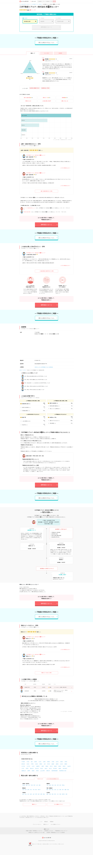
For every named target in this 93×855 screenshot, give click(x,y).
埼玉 (31, 789)
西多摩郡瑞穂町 (55, 770)
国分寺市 (37, 768)
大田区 (66, 761)
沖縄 (66, 794)
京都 (52, 785)
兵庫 (58, 785)
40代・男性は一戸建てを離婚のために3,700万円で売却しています (35, 379)
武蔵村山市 (23, 770)
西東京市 (48, 770)
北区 (45, 764)
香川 (63, 789)
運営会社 (46, 821)
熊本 (55, 794)
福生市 (46, 768)
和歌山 (63, 785)
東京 (36, 789)
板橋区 (53, 764)
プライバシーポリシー (37, 824)
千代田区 (23, 761)
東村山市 (32, 768)
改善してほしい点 (65, 100)
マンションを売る (53, 778)
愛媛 (65, 789)
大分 (58, 794)
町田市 (64, 766)
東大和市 (55, 768)
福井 (31, 794)
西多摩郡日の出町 (62, 770)
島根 (50, 789)
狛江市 (50, 768)
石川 (28, 794)
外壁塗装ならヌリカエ (48, 830)
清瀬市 (60, 768)
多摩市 (29, 770)
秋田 (34, 785)
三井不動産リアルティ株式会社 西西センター (35, 155)
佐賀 (50, 794)
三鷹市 (42, 766)
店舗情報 (60, 53)
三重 (47, 785)
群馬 (28, 789)
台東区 (44, 761)
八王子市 (28, 766)
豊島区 (41, 764)
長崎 (52, 794)
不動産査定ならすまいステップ (61, 830)
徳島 (60, 789)
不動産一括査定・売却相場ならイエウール (34, 830)
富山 (26, 794)
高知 (68, 789)
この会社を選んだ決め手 (46, 100)
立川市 (33, 766)
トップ (33, 53)
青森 (27, 785)
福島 (39, 785)
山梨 (33, 794)
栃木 (26, 789)
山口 (58, 789)
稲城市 (33, 770)
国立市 (41, 768)
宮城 (32, 785)
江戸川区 (24, 370)
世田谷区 (23, 764)
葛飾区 (66, 764)
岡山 (52, 789)
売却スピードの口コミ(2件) (46, 672)
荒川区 (48, 764)
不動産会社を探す (40, 778)
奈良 (60, 785)
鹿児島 (63, 794)
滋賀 (50, 785)
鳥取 (47, 789)
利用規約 (51, 821)
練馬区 (57, 764)
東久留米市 (65, 768)
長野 (36, 794)
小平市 (22, 768)
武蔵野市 (38, 766)
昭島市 (55, 766)
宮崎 (60, 794)
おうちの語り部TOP (22, 4)
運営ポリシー (34, 804)
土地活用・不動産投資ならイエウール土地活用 (55, 832)
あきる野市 (42, 770)
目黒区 (61, 761)
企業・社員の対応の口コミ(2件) (46, 191)
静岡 (41, 794)
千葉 (33, 789)
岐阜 (39, 794)
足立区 (61, 764)
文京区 (40, 761)
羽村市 (37, 770)
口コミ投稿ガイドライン (58, 804)
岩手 (29, 785)
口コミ (46, 53)
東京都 (20, 370)
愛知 (44, 794)
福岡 (47, 794)
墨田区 (48, 761)
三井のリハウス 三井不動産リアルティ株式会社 (34, 4)
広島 (55, 789)
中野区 (32, 764)
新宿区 (35, 761)
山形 (37, 785)
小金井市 (69, 766)
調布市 (60, 766)
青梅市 (47, 766)
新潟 (23, 794)
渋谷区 (28, 764)
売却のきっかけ (28, 100)
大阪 (55, 785)
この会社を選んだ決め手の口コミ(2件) (47, 271)
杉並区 (36, 764)
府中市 (51, 766)
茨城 (23, 789)
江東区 (53, 761)
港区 (32, 761)
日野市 (27, 768)
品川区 (57, 761)
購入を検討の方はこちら (46, 42)
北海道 (23, 785)
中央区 (28, 761)
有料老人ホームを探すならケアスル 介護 (36, 832)
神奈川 (39, 789)
